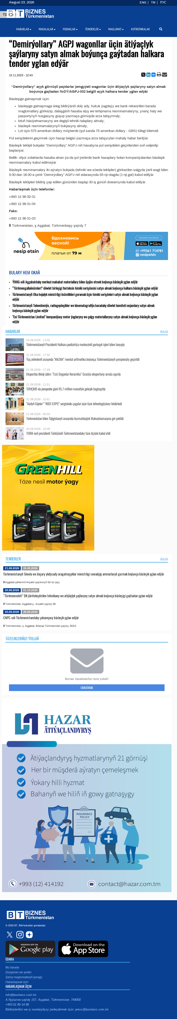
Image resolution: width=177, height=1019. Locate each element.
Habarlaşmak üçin (17, 982)
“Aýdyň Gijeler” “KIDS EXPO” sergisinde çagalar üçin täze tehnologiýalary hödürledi (74, 403)
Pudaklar (69, 29)
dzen (28, 934)
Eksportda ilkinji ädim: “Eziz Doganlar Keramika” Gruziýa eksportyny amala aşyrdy (73, 374)
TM (153, 2)
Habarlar (13, 331)
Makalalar (46, 29)
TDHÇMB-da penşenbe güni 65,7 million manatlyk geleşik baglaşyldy (66, 388)
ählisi (164, 331)
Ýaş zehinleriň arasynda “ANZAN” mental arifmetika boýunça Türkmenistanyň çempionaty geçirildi (82, 359)
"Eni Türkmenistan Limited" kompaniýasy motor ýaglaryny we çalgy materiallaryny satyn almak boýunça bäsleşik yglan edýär (84, 319)
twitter (10, 934)
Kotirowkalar (140, 29)
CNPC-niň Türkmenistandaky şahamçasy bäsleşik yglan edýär (41, 617)
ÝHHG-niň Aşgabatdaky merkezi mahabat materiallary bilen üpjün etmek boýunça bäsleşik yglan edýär (75, 281)
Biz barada (12, 967)
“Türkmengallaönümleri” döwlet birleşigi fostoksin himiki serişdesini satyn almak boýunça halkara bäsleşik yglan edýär (85, 288)
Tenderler (13, 559)
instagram (19, 934)
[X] (143, 75)
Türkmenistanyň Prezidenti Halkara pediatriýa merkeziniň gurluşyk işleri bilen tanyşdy (75, 344)
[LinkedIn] (148, 75)
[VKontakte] (153, 75)
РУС (163, 2)
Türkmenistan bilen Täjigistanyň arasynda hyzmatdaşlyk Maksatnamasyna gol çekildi (75, 418)
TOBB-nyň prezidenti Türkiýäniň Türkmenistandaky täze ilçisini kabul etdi (68, 433)
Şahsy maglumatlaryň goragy (24, 977)
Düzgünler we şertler (19, 972)
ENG (143, 2)
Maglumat (114, 29)
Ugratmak (87, 687)
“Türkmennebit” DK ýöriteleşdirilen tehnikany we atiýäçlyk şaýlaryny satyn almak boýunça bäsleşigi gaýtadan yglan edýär (78, 595)
